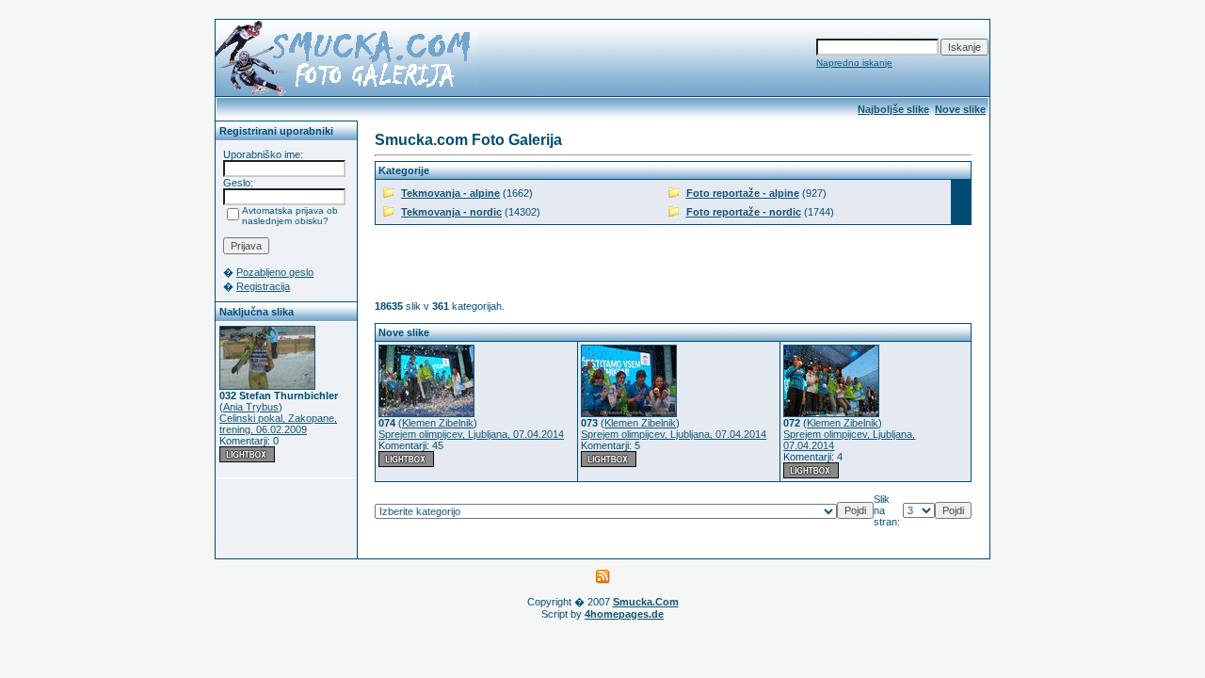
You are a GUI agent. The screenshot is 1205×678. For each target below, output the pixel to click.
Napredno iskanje (854, 62)
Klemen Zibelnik (438, 422)
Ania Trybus (251, 406)
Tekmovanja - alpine (450, 193)
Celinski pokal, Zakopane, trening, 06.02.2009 (278, 423)
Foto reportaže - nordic (743, 212)
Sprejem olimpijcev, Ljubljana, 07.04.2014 (471, 434)
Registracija (263, 286)
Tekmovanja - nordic (451, 212)
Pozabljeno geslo (274, 272)
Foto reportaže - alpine (742, 193)
